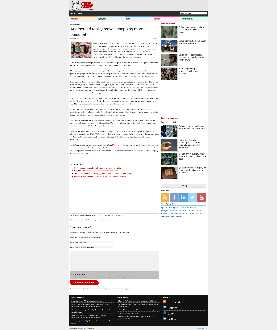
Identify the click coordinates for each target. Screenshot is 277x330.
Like (171, 313)
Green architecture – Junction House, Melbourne (192, 42)
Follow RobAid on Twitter (192, 197)
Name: (72, 242)
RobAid (81, 328)
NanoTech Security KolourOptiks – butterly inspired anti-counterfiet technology (189, 144)
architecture (187, 18)
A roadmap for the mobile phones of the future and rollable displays (100, 176)
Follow (172, 307)
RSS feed (174, 302)
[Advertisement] (114, 194)
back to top (183, 185)
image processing (97, 220)
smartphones (106, 220)
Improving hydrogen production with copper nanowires (189, 71)
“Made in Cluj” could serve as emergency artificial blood (137, 301)
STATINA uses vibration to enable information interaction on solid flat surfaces (89, 305)
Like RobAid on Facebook (174, 197)
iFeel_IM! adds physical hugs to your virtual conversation (96, 170)
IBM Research (89, 220)
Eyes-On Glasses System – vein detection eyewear (178, 207)
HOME (73, 14)
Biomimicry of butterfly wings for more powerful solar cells (192, 127)
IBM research (117, 145)
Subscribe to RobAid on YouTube (201, 197)
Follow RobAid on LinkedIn (183, 197)
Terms (199, 328)
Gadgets (77, 24)
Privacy (205, 328)
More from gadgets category (171, 216)
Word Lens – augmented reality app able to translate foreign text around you (103, 173)
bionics (157, 18)
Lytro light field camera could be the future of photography (138, 310)
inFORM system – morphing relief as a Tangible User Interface (183, 213)
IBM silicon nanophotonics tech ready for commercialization (97, 168)
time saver (112, 220)
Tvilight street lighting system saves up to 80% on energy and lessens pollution (138, 305)
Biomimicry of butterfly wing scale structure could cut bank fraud (192, 156)
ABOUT (80, 14)
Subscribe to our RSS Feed (165, 197)
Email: (72, 247)
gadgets (102, 18)
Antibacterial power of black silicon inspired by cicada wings (191, 29)
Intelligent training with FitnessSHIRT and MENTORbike (181, 210)
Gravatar (113, 289)
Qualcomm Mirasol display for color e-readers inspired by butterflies (192, 170)
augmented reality (77, 220)
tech (128, 18)
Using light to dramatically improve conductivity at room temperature (192, 57)
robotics (74, 18)
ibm (84, 220)
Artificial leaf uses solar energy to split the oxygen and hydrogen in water (136, 317)
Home (72, 24)
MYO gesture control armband (93, 301)
